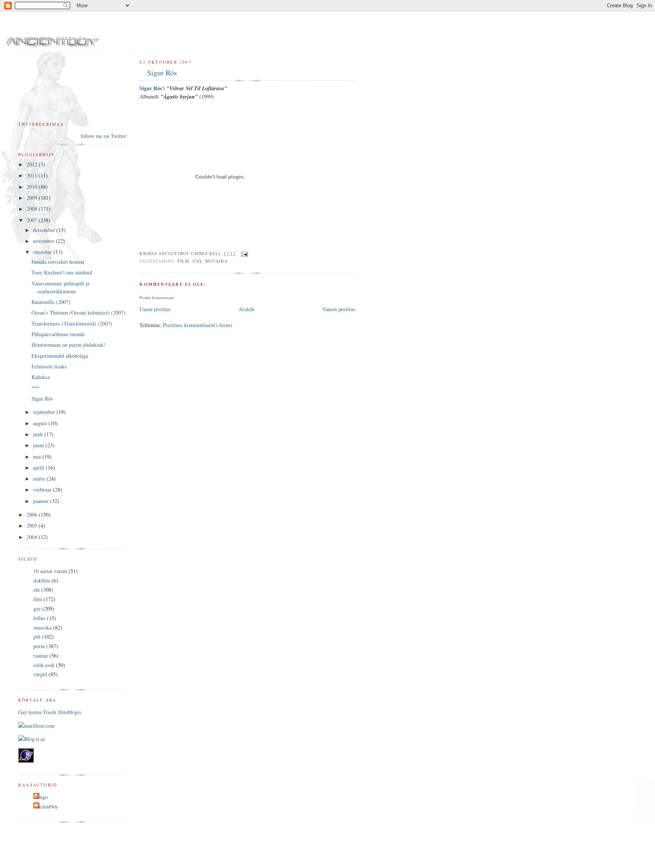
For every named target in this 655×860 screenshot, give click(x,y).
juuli (38, 434)
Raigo (41, 796)
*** (35, 388)
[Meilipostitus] (243, 253)
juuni (39, 445)
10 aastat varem (50, 571)
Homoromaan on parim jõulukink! (68, 344)
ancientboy (46, 806)
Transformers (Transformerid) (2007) (71, 323)
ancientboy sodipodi (118, 33)
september (44, 411)
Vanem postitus (339, 309)
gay (197, 261)
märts (40, 478)
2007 (33, 220)
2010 (33, 186)
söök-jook (44, 665)
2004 (33, 536)
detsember (44, 229)
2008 (33, 208)
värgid (40, 674)
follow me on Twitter (103, 135)
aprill (39, 467)
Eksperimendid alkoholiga (59, 355)
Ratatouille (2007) (51, 301)
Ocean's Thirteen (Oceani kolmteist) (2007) (78, 312)
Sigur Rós (162, 72)
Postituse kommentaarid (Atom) (197, 325)
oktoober (43, 251)
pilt (37, 636)
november (44, 240)
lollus (39, 618)
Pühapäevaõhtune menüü (58, 334)
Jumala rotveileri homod (57, 261)
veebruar (43, 489)
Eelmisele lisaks (49, 366)
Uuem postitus (155, 309)
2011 (33, 175)
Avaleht (246, 309)
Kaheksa (40, 377)
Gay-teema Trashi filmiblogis (49, 712)
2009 (33, 197)
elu (36, 589)
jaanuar (41, 500)
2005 (33, 525)
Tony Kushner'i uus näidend (61, 272)
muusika (216, 261)
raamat (40, 655)
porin (39, 646)
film (183, 261)
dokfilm (41, 580)
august (41, 423)
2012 (33, 164)
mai (37, 456)
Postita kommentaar (156, 297)
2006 (33, 514)
